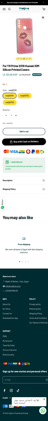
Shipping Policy (35, 313)
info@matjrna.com (13, 286)
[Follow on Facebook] (4, 390)
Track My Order (9, 345)
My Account (7, 341)
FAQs (5, 336)
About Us (6, 304)
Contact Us (7, 313)
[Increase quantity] (16, 115)
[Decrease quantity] (6, 115)
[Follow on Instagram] (11, 390)
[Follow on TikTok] (18, 390)
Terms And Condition (38, 318)
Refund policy (35, 309)
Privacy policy (35, 304)
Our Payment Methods (38, 323)
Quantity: (6, 110)
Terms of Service (10, 350)
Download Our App (10, 318)
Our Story (6, 309)
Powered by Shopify (21, 413)
